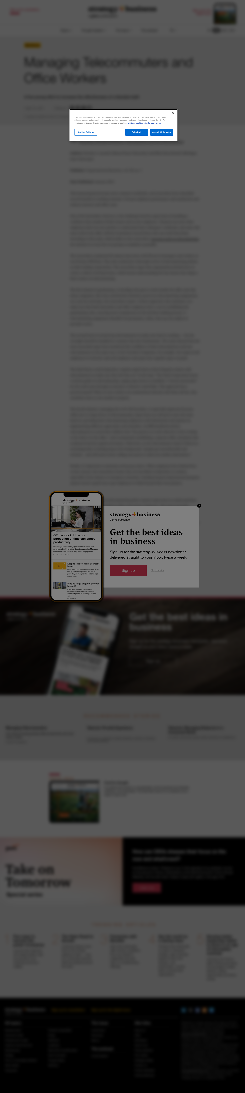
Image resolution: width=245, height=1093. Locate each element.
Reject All (136, 132)
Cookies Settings (86, 132)
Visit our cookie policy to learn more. (144, 123)
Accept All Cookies (161, 132)
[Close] (173, 113)
